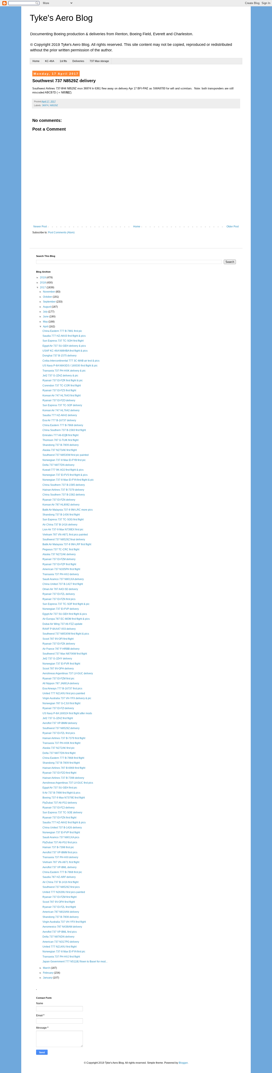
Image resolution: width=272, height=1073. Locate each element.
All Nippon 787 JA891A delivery (60, 683)
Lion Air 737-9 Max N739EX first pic (62, 529)
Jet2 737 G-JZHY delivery (57, 658)
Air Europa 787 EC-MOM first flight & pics (66, 618)
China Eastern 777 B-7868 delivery (62, 425)
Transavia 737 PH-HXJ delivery (60, 574)
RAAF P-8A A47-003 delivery (59, 628)
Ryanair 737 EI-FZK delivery (58, 643)
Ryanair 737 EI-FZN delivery (58, 499)
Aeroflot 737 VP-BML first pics (59, 931)
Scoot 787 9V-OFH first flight (58, 901)
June (46, 316)
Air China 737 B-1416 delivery (59, 524)
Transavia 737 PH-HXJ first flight (61, 956)
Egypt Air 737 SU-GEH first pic (59, 787)
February (48, 972)
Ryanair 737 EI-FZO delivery (58, 400)
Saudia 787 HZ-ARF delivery (59, 877)
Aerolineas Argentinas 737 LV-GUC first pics (67, 782)
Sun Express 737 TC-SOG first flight (63, 519)
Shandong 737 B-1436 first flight (61, 514)
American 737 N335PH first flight (61, 569)
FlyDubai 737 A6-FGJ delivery (59, 802)
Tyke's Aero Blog (61, 18)
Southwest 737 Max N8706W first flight (64, 653)
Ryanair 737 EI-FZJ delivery (58, 807)
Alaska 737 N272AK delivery (59, 554)
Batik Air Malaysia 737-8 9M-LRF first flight (66, 544)
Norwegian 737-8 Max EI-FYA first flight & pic (68, 479)
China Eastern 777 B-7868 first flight (63, 757)
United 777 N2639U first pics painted (63, 892)
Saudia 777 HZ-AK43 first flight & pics (64, 335)
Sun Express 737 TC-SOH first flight (63, 340)
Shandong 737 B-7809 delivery (60, 445)
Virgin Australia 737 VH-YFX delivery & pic (66, 698)
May (45, 321)
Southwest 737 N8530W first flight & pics (65, 633)
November (49, 291)
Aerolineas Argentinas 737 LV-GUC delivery (67, 673)
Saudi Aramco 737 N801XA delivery (63, 579)
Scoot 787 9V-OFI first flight (58, 638)
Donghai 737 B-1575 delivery (59, 355)
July (45, 311)
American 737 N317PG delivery (60, 941)
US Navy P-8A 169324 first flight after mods (67, 713)
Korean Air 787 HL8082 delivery (60, 504)
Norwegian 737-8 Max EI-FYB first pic (64, 460)
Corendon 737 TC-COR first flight (61, 385)
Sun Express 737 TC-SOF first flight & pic (65, 604)
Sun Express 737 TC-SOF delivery (62, 405)
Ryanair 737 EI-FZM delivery (58, 559)
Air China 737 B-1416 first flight (60, 882)
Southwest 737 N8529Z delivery (60, 728)
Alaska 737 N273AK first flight (59, 450)
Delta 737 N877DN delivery (58, 464)
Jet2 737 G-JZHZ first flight (57, 718)
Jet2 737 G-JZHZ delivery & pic (60, 375)
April (46, 326)
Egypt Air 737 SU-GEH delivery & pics (64, 345)
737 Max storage (99, 61)
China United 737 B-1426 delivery (62, 827)
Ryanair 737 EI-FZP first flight (59, 564)
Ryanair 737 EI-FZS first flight (59, 390)
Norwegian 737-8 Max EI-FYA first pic (63, 951)
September (49, 301)
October (48, 296)
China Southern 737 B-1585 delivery (63, 484)
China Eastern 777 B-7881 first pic (62, 331)
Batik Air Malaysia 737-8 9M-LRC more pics (67, 509)
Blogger (183, 1062)
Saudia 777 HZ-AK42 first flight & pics (64, 822)
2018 (43, 282)
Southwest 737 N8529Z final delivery (63, 539)
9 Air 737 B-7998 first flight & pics (61, 792)
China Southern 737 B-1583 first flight (64, 430)
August (47, 306)
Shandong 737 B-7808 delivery (60, 916)
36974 (45, 105)
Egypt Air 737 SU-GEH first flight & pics (64, 614)
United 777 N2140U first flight (59, 946)
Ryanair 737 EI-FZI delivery (58, 708)
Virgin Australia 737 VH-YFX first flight (64, 921)
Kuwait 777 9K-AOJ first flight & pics (63, 469)
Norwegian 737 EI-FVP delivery (60, 608)
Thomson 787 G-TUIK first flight (60, 440)
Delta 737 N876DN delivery (58, 936)
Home (36, 61)
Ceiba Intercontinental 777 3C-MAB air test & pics (70, 360)
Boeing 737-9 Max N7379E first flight (63, 797)
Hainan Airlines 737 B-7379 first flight (63, 738)
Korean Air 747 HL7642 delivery (60, 410)
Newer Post (40, 226)
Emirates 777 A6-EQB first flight (60, 435)
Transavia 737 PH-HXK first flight (61, 743)
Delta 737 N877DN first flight (58, 753)
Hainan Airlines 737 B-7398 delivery (63, 777)
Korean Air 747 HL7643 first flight (61, 395)
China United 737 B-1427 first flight (62, 584)
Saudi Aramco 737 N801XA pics (60, 837)
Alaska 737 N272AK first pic (58, 747)
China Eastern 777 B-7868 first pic (62, 872)
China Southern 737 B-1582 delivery (63, 494)
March (47, 967)
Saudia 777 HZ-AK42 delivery (59, 415)
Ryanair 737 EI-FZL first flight (59, 906)
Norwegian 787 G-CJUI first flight (61, 703)
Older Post (233, 226)
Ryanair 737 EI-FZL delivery (58, 594)
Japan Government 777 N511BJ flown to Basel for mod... (75, 961)
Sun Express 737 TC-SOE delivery (62, 812)
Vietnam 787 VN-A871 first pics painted (65, 534)
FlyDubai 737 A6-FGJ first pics (59, 842)
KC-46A (49, 61)
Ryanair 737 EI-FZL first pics (58, 733)
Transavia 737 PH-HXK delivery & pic (64, 370)
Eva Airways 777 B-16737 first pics (62, 688)
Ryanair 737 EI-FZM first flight (59, 897)
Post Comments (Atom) (61, 232)
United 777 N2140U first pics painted (63, 693)
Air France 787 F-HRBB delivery (60, 648)
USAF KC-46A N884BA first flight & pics (65, 350)
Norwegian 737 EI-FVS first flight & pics (65, 474)
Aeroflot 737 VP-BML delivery (59, 867)
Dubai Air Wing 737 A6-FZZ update (62, 623)
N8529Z (54, 105)
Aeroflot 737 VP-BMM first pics (59, 852)
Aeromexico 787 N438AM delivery (62, 926)
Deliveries (78, 61)
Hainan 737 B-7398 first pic (58, 847)
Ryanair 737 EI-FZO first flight (59, 772)
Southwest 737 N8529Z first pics (61, 887)
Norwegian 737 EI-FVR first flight (61, 663)
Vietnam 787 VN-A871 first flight (60, 862)
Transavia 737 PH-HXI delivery (60, 857)
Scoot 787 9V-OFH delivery (58, 668)
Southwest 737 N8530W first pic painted (65, 454)
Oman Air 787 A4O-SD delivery (60, 589)
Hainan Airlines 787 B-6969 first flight (63, 767)
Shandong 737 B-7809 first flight (61, 762)
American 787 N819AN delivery (60, 911)
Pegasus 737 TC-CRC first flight (60, 549)
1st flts (63, 61)
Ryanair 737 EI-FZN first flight (59, 817)
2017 (43, 287)
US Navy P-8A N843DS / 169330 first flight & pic (70, 365)
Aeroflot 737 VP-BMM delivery (59, 723)
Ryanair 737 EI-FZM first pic (58, 678)
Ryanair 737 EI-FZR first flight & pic (62, 380)
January (48, 977)
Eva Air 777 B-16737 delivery (59, 420)
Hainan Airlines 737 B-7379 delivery (63, 489)
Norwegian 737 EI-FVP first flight (61, 832)
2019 (43, 277)
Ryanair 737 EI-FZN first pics (58, 599)
